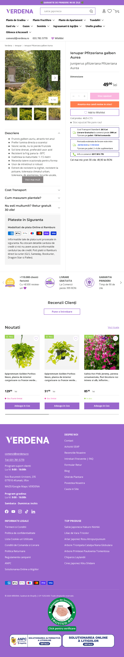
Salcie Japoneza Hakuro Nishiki (82, 527)
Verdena (8, 46)
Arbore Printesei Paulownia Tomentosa (86, 551)
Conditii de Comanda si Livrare (22, 545)
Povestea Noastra (74, 483)
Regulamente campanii (18, 557)
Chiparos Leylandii (74, 557)
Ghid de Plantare (73, 477)
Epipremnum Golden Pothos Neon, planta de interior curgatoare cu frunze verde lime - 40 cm (20, 377)
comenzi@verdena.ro (17, 38)
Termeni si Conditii (15, 527)
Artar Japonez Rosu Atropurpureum (84, 539)
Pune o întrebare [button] (62, 311)
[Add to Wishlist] (36, 338)
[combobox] (68, 11)
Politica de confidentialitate (20, 533)
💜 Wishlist (57, 38)
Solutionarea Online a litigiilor (22, 569)
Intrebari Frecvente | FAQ (78, 458)
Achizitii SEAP (71, 446)
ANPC (8, 563)
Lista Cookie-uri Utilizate (19, 539)
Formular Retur (73, 464)
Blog (67, 471)
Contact (68, 440)
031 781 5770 (40, 38)
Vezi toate (113, 327)
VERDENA (15, 596)
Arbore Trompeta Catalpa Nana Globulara (88, 545)
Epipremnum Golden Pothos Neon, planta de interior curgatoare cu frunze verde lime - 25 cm (60, 377)
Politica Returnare (15, 551)
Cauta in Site (71, 489)
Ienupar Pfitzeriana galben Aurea (38, 46)
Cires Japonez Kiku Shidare (79, 563)
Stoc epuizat (105, 96)
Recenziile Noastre (75, 452)
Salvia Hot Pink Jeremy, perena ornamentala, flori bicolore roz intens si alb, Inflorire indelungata (101, 377)
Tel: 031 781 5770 (14, 459)
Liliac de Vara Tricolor (76, 533)
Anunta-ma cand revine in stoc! (95, 104)
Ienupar (18, 46)
